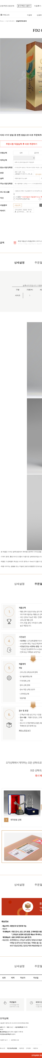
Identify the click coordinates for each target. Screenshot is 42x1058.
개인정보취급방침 (12, 1048)
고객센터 (28, 1048)
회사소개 (2, 1048)
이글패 (29, 15)
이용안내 (35, 1048)
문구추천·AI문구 (24, 6)
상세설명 (19, 262)
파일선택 (17, 205)
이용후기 (37, 6)
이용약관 (21, 1048)
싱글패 (39, 15)
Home (2, 21)
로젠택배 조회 (15, 1040)
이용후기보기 (4, 1040)
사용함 (18, 197)
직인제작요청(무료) (23, 199)
